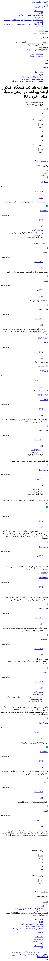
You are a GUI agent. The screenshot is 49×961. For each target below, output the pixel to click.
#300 (41, 826)
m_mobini (44, 211)
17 (42, 138)
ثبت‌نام (45, 67)
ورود (46, 63)
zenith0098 (43, 578)
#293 (41, 593)
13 (42, 129)
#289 (41, 446)
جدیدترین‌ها (39, 17)
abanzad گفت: (37, 692)
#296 (41, 688)
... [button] (42, 115)
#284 (41, 296)
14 (42, 131)
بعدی (46, 158)
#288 (41, 415)
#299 (41, 798)
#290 (41, 485)
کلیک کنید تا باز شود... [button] (35, 237)
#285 (41, 325)
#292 (41, 562)
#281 (41, 198)
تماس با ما (39, 937)
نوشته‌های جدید (37, 15)
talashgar (44, 182)
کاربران (40, 22)
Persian (40, 932)
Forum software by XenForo (26, 952)
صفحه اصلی (38, 11)
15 (42, 134)
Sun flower (43, 309)
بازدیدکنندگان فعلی (35, 24)
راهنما (41, 943)
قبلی (46, 109)
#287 (41, 387)
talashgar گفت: (37, 230)
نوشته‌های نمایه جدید (23, 20)
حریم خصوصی (37, 941)
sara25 (45, 252)
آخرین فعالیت (9, 20)
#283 (41, 268)
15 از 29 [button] (37, 161)
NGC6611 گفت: (37, 450)
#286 (41, 358)
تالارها (41, 13)
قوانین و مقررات (36, 939)
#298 (41, 767)
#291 (41, 527)
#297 (41, 739)
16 (42, 136)
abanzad (44, 639)
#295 (41, 655)
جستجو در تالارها (24, 15)
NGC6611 (44, 343)
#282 (41, 226)
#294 (41, 624)
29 (42, 154)
